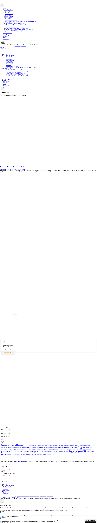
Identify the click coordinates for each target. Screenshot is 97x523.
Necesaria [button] (2, 511)
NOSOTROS (5, 36)
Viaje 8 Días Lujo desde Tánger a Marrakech (14, 27)
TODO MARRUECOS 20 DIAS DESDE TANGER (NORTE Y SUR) (20, 21)
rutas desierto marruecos (60, 449)
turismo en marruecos (53, 451)
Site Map (18, 497)
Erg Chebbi (23, 447)
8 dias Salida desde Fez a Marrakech (12, 25)
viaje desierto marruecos (20, 452)
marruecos (3, 449)
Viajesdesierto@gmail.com (20, 44)
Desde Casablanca (9, 14)
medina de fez (8, 449)
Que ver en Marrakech (39, 449)
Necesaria (4, 512)
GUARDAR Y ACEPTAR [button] (5, 522)
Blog (9, 497)
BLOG (4, 37)
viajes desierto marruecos (18, 454)
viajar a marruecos (77, 451)
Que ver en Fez (31, 449)
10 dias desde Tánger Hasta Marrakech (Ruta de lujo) (16, 28)
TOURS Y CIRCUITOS (8, 9)
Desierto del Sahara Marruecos (67, 445)
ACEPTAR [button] (62, 498)
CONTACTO (6, 39)
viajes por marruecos (52, 454)
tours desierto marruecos (18, 451)
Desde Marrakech (9, 10)
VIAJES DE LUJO (7, 22)
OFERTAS (5, 34)
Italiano (2, 48)
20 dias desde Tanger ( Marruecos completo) (14, 30)
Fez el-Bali (83, 447)
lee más (65, 510)
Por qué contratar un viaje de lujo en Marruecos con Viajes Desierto (19, 31)
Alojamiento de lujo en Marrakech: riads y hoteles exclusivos (16, 166)
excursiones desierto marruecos (52, 447)
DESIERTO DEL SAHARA (11, 20)
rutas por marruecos (74, 449)
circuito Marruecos (32, 445)
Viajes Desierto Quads (34, 496)
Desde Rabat (8, 18)
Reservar (2, 47)
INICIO (4, 8)
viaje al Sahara (11, 452)
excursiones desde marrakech (35, 447)
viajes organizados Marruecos (42, 454)
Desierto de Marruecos (80, 445)
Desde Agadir (8, 15)
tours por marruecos (31, 451)
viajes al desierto (45, 452)
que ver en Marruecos (49, 449)
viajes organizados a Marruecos (30, 454)
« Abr (2, 439)
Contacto (13, 497)
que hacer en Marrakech (21, 449)
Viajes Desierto (75, 452)
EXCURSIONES (6, 35)
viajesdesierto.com (7, 454)
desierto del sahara (54, 445)
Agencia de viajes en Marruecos (22, 496)
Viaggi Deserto (43, 496)
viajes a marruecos (54, 452)
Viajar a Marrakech (63, 451)
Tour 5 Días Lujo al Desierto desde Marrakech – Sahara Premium (19, 29)
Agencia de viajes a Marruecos (14, 445)
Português (7, 48)
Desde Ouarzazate (9, 16)
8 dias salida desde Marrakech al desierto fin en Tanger (16, 24)
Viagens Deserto (50, 496)
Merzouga (13, 449)
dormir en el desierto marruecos (14, 447)
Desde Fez (7, 11)
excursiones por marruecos (69, 447)
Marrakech (89, 447)
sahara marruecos (87, 449)
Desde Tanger (8, 12)
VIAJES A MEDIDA (7, 33)
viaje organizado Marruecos (33, 452)
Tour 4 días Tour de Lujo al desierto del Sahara (15, 23)
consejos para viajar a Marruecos (43, 445)
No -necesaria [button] (3, 517)
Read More (2, 172)
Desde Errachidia (8, 17)
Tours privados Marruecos (43, 451)
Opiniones (4, 497)
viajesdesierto (82, 452)
